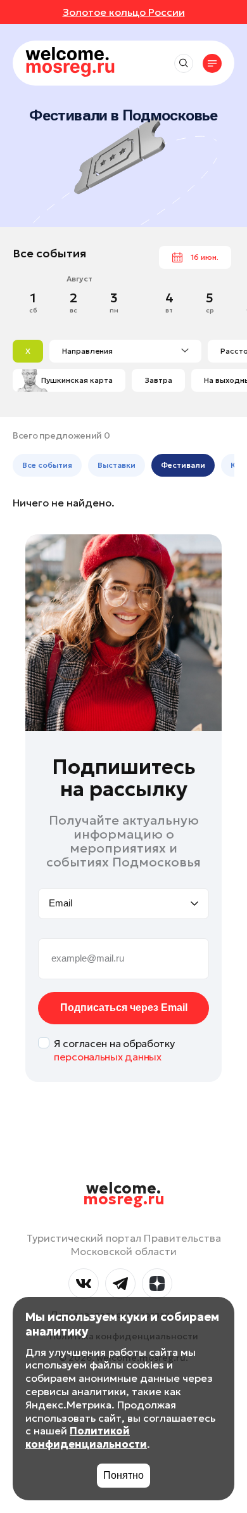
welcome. (124, 1194)
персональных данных (108, 1056)
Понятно (123, 1475)
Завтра (158, 380)
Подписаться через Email (123, 1007)
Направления (87, 351)
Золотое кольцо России (124, 12)
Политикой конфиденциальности (86, 1437)
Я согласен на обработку (114, 1050)
